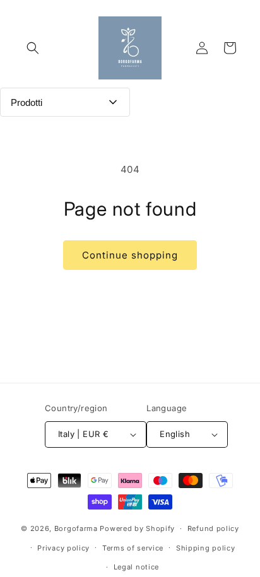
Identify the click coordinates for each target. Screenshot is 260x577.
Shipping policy (205, 548)
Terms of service (132, 548)
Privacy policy (63, 548)
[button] (33, 48)
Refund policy (213, 528)
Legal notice (136, 566)
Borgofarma (76, 528)
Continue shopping (130, 255)
